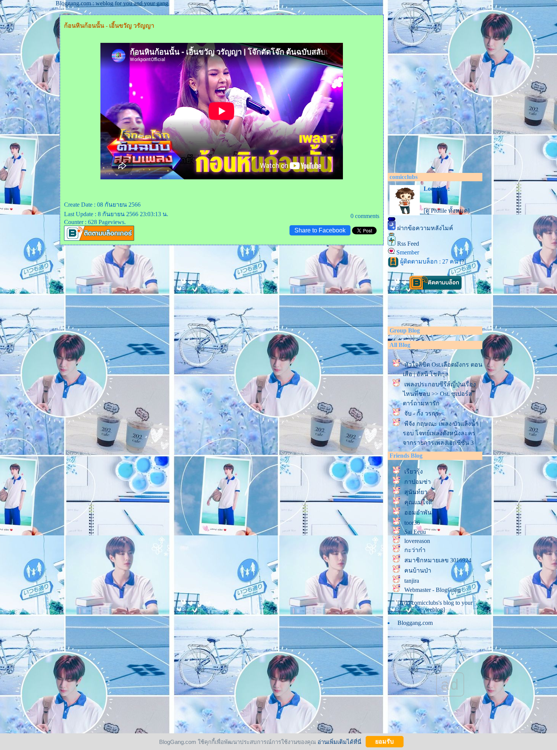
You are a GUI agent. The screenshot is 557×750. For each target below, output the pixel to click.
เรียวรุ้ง (413, 471)
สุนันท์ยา (415, 492)
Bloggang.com (415, 623)
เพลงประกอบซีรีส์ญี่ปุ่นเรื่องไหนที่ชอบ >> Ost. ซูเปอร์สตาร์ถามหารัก (439, 393)
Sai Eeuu (415, 532)
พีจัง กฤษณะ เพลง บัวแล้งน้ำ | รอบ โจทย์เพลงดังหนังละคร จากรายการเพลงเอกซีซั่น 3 (442, 433)
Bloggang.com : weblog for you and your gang (112, 3)
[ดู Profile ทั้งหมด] (446, 210)
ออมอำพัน (418, 512)
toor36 (412, 522)
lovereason (417, 541)
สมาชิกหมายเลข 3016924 (437, 560)
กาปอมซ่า (417, 482)
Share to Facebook (320, 230)
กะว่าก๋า (415, 550)
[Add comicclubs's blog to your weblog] (435, 606)
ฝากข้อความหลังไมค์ (425, 228)
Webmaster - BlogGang (432, 590)
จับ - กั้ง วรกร (421, 413)
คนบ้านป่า (417, 570)
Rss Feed (408, 243)
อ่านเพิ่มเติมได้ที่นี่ (339, 741)
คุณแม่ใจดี (418, 502)
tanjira (411, 580)
